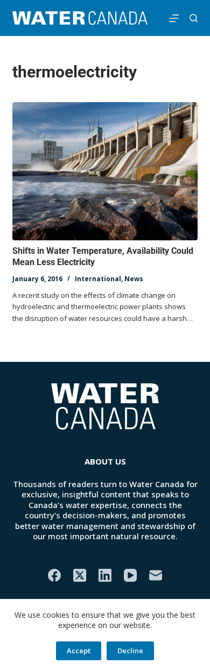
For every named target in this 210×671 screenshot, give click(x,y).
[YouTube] (130, 575)
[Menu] (174, 18)
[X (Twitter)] (79, 575)
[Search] (194, 18)
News (133, 278)
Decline (130, 650)
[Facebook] (54, 575)
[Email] (155, 575)
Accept (78, 650)
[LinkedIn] (105, 575)
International (98, 278)
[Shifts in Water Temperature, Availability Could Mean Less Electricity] (104, 171)
